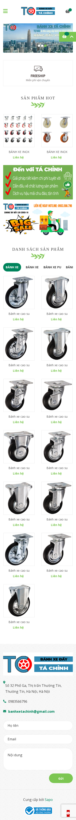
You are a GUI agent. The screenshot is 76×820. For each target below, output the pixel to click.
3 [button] (45, 46)
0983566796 (17, 701)
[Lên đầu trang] (68, 800)
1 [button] (39, 46)
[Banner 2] (38, 220)
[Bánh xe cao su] (19, 292)
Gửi (61, 778)
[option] (38, 38)
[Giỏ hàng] (67, 11)
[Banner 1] (38, 182)
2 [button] (42, 46)
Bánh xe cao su (19, 314)
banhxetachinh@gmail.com (31, 711)
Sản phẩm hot (38, 98)
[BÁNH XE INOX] (19, 130)
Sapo (49, 799)
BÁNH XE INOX (19, 152)
